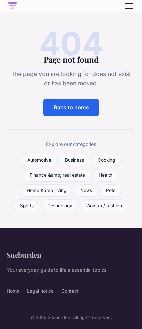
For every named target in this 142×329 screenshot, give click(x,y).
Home (13, 291)
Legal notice (40, 291)
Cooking (106, 160)
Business (74, 160)
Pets (110, 190)
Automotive (39, 160)
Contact (70, 291)
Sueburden (24, 254)
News (86, 190)
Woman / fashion (104, 205)
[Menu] (128, 6)
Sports (27, 205)
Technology (60, 205)
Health (105, 175)
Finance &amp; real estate (57, 175)
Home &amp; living (46, 190)
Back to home (71, 107)
